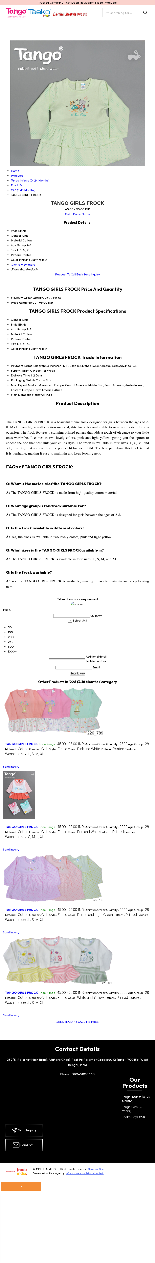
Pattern (16, 339)
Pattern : (112, 749)
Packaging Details (23, 380)
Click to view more (23, 264)
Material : (16, 749)
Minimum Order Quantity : (106, 744)
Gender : (38, 749)
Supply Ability (20, 370)
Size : (32, 754)
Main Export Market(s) (26, 385)
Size (13, 344)
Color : (84, 749)
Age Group (18, 329)
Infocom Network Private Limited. (85, 1173)
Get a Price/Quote (77, 214)
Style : (58, 749)
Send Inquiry (92, 274)
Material (16, 334)
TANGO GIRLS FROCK (21, 744)
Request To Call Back (69, 274)
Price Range (19, 302)
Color (14, 349)
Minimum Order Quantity (27, 298)
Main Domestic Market (26, 395)
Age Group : (138, 744)
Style (14, 324)
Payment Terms (21, 366)
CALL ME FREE (88, 1022)
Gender (16, 320)
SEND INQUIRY (67, 1022)
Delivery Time (20, 375)
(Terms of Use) (96, 1168)
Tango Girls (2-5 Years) (133, 1109)
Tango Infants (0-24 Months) (136, 1099)
